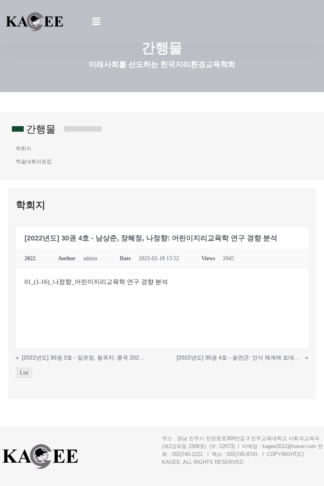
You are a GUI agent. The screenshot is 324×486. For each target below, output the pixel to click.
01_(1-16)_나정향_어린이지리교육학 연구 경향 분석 (96, 281)
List (24, 373)
